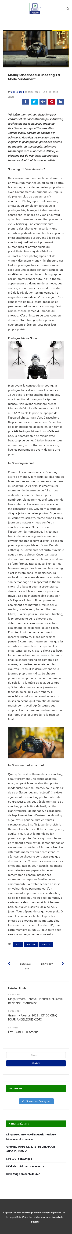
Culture (31, 944)
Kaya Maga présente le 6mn (23, 1174)
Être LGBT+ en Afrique (23, 1032)
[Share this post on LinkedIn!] (60, 102)
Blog (18, 944)
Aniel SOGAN (17, 92)
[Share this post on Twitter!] (34, 102)
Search (36, 1063)
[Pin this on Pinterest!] (51, 102)
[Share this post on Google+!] (42, 102)
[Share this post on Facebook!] (25, 102)
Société (46, 944)
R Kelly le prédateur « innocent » (25, 1166)
